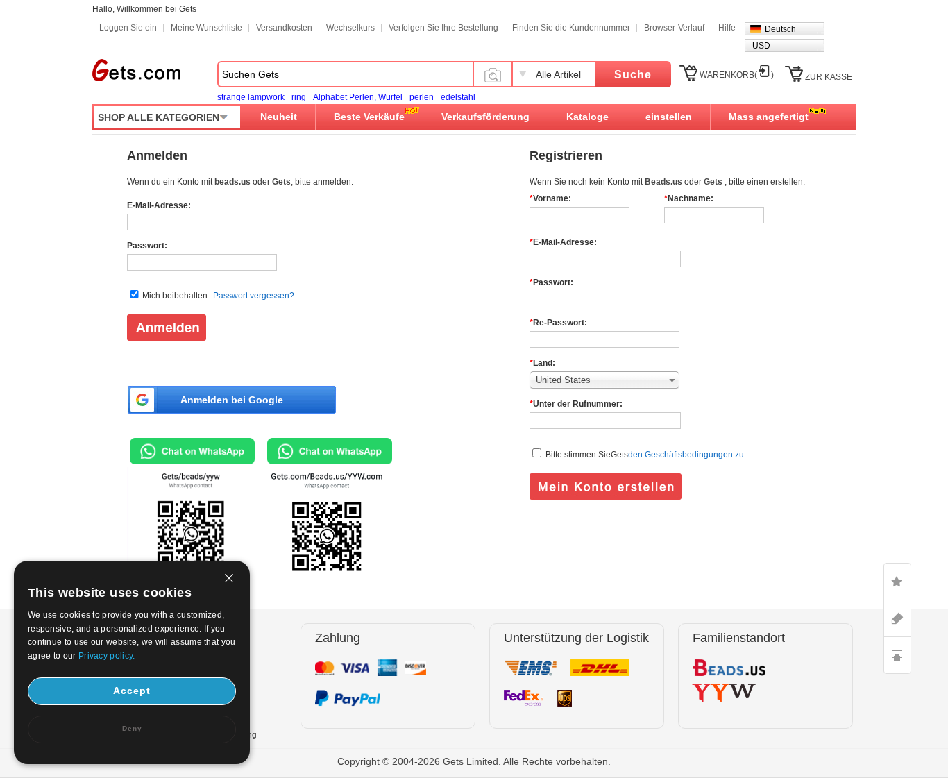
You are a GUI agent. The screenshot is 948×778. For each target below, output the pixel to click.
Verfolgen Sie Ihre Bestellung (443, 28)
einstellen (668, 116)
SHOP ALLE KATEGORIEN (158, 117)
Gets (136, 70)
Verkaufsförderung (485, 116)
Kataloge (587, 116)
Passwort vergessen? (253, 296)
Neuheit (278, 116)
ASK (897, 618)
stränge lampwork (251, 97)
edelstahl (458, 97)
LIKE (897, 582)
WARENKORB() (737, 75)
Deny (132, 728)
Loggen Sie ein (128, 28)
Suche (633, 75)
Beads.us (664, 182)
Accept (132, 690)
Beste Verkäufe (369, 116)
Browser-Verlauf (674, 28)
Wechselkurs (350, 28)
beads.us (233, 182)
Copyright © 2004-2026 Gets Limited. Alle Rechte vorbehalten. (474, 761)
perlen (421, 97)
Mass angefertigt (769, 116)
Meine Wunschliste (206, 28)
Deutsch (780, 29)
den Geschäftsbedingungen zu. (687, 454)
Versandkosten (284, 28)
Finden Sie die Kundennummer (571, 28)
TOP (897, 655)
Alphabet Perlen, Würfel (358, 97)
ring (298, 97)
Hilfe (727, 28)
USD (761, 46)
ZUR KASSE (828, 77)
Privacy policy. (106, 656)
